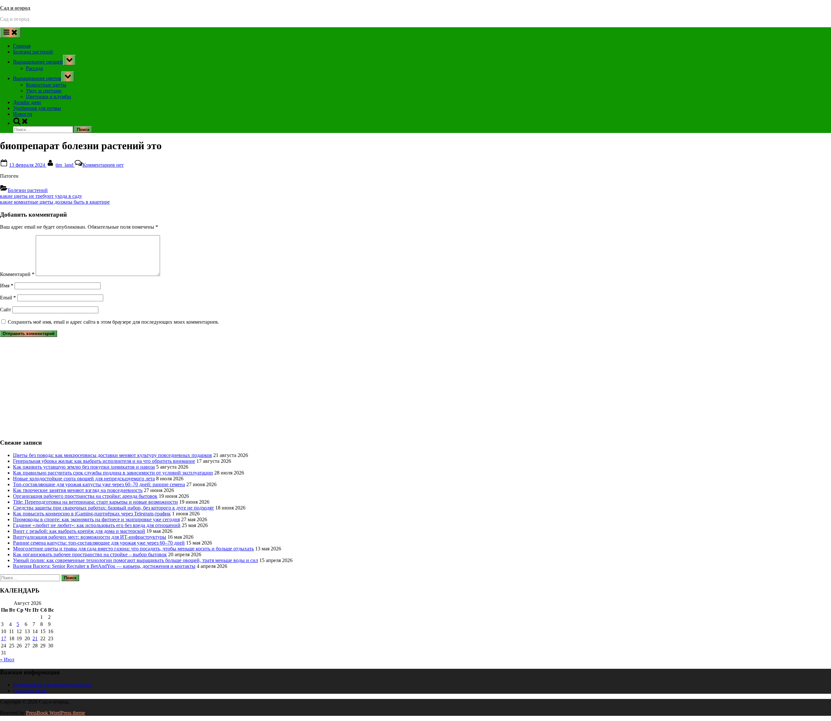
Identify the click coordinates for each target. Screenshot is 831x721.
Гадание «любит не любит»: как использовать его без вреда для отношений (96, 525)
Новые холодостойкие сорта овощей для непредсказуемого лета (84, 478)
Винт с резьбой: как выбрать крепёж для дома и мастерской (79, 531)
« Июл (7, 659)
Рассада (34, 68)
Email (8, 297)
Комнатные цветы (46, 85)
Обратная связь (30, 690)
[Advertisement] (195, 387)
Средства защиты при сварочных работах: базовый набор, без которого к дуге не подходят (113, 508)
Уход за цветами (44, 90)
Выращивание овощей (38, 62)
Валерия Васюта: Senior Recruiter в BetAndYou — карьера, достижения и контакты (104, 566)
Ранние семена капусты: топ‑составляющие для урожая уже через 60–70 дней (99, 543)
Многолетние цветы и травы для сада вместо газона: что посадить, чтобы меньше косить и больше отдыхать (133, 548)
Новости (22, 114)
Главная (22, 46)
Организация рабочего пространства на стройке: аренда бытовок (85, 496)
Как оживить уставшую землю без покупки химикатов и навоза (84, 467)
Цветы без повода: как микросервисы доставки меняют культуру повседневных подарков (112, 455)
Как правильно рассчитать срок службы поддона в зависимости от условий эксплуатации (113, 472)
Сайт (5, 309)
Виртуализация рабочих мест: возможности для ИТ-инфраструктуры (89, 537)
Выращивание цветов (37, 78)
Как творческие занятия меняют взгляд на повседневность (78, 490)
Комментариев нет (103, 165)
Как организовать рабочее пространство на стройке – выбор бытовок (90, 554)
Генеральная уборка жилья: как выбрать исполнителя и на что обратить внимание (104, 461)
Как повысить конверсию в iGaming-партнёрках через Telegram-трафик (92, 513)
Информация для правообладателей (52, 685)
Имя (6, 285)
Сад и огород (15, 8)
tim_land (65, 165)
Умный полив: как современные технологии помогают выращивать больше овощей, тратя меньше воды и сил (135, 560)
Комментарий (17, 274)
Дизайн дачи (27, 102)
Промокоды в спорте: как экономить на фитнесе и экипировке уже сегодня (96, 519)
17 (3, 638)
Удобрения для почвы (37, 108)
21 (35, 638)
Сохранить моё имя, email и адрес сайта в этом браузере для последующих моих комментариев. (113, 322)
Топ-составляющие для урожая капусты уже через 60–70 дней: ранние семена (99, 484)
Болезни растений (33, 51)
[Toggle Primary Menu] (10, 32)
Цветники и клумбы (48, 96)
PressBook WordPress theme (55, 712)
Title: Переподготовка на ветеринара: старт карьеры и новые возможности (95, 502)
